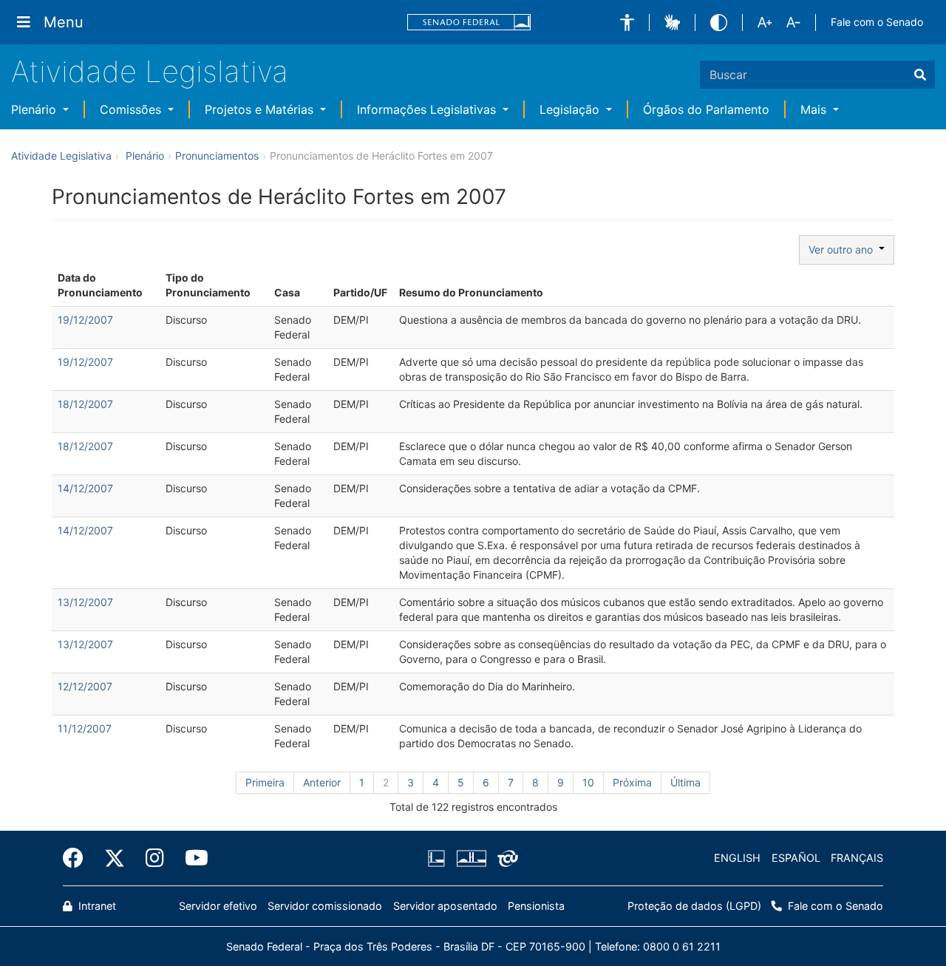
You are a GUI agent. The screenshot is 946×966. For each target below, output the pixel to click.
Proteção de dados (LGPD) (694, 905)
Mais (815, 109)
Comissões (132, 109)
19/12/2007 (85, 319)
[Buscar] (920, 74)
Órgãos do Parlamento (706, 109)
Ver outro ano (844, 249)
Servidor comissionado (325, 905)
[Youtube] (191, 858)
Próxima (632, 782)
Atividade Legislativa (149, 71)
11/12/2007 (85, 728)
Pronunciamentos (217, 155)
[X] (114, 858)
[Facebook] (78, 858)
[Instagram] (154, 858)
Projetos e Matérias (261, 109)
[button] (627, 22)
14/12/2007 (85, 488)
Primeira (265, 782)
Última (685, 782)
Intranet (95, 905)
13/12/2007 (85, 602)
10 (588, 782)
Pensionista (536, 905)
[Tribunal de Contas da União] (505, 858)
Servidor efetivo (218, 905)
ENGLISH (737, 857)
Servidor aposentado (445, 905)
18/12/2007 (85, 404)
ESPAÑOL (796, 857)
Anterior (322, 782)
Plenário (35, 109)
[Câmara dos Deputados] (439, 858)
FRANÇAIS (857, 857)
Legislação (571, 109)
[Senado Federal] (469, 22)
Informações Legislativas (428, 109)
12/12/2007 (85, 686)
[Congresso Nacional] (470, 858)
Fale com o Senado (877, 22)
